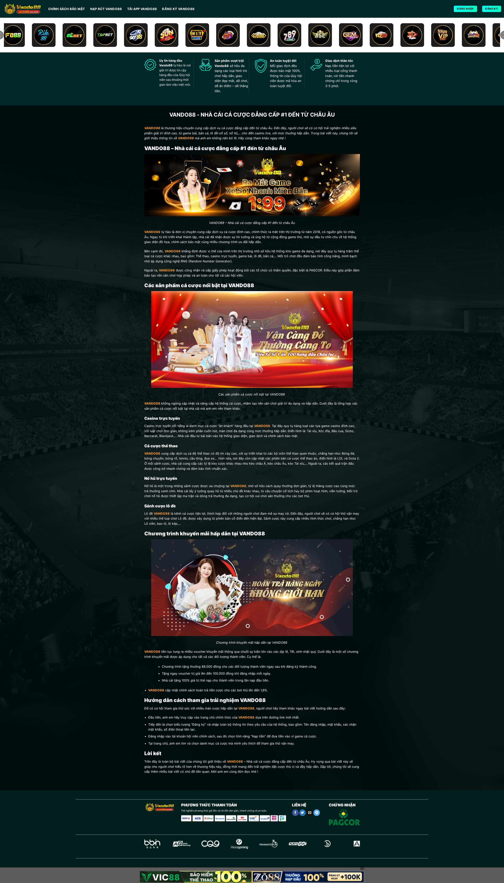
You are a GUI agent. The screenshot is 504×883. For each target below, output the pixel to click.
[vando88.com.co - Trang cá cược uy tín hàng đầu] (22, 9)
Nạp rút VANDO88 (106, 9)
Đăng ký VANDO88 (178, 9)
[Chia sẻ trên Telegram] (316, 812)
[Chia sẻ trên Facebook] (295, 812)
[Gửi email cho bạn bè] (309, 812)
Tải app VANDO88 (142, 9)
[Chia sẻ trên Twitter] (302, 812)
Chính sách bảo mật (66, 9)
